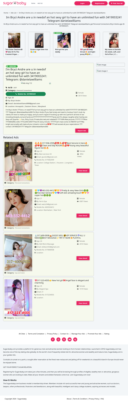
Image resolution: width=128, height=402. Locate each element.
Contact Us (64, 334)
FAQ (102, 399)
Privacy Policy (52, 334)
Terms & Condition (80, 399)
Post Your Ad (117, 3)
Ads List (13, 13)
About (69, 399)
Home (33, 3)
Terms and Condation (36, 334)
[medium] (70, 339)
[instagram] (58, 339)
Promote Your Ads (95, 334)
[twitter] (64, 339)
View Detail (83, 171)
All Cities (22, 334)
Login (82, 3)
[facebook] (53, 339)
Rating (106, 334)
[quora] (75, 339)
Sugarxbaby (22, 399)
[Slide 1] (54, 83)
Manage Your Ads (78, 334)
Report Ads (82, 131)
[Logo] (14, 3)
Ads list (40, 3)
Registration (99, 3)
